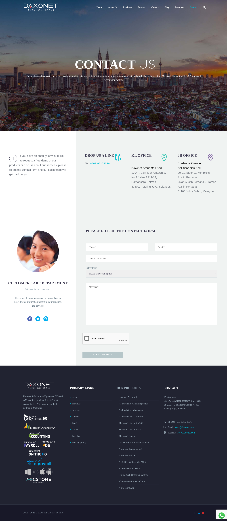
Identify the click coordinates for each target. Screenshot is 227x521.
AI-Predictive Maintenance (132, 410)
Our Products (129, 388)
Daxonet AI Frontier (129, 397)
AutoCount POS (127, 455)
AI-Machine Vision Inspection (133, 403)
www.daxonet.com (186, 432)
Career (75, 416)
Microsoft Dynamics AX (131, 429)
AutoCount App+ (127, 488)
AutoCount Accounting (130, 449)
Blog (167, 7)
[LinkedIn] (199, 513)
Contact (193, 7)
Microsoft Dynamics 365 (131, 423)
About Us (112, 7)
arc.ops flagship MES (129, 468)
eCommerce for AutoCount (132, 481)
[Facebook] (195, 513)
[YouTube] (203, 513)
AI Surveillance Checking (131, 416)
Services (141, 7)
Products (127, 7)
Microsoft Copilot (127, 436)
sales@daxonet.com (184, 427)
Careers (154, 7)
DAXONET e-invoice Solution (134, 442)
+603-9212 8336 (183, 422)
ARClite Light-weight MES (132, 462)
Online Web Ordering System (133, 475)
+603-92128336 (100, 163)
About (75, 397)
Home (99, 7)
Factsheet (179, 7)
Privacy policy (79, 442)
